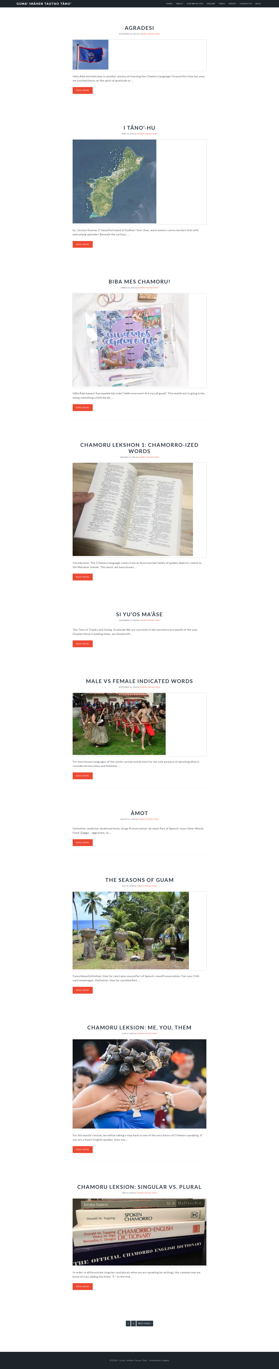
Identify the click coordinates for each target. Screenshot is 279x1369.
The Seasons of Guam (139, 880)
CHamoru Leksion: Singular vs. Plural (139, 1187)
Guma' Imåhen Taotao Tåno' (44, 3)
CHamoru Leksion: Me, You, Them (139, 1027)
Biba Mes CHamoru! (140, 281)
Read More (82, 90)
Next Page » (145, 1324)
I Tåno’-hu (139, 127)
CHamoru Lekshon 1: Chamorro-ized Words (139, 448)
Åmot (139, 813)
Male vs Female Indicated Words (139, 681)
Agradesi (139, 28)
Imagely (165, 1360)
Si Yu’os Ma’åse (139, 614)
